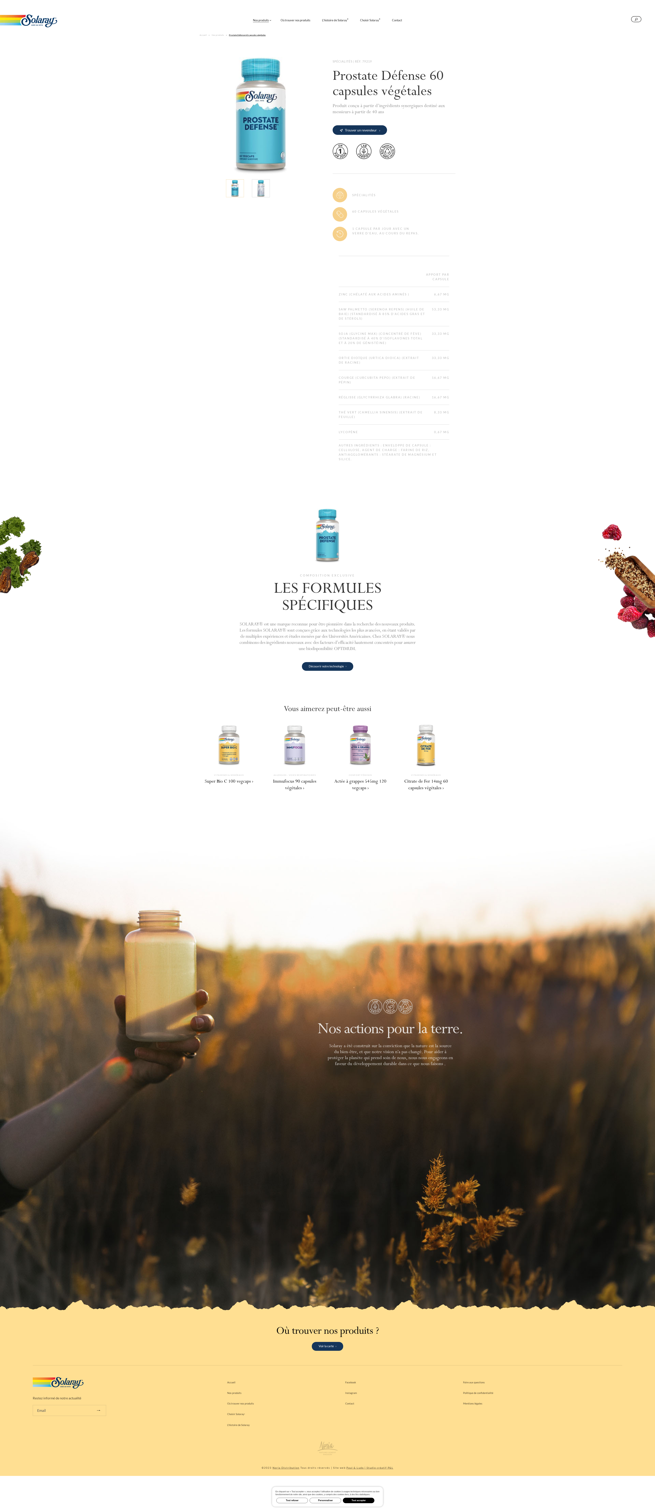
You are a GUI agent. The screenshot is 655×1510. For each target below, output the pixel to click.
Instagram (351, 1392)
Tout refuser (292, 1500)
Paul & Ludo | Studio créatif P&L (369, 1467)
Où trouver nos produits (240, 1403)
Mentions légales (472, 1403)
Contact (349, 1403)
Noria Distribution (286, 1467)
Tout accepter (359, 1500)
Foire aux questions (474, 1382)
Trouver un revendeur (360, 130)
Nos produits (218, 35)
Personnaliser (325, 1500)
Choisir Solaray (236, 1414)
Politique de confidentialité (478, 1392)
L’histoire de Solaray (238, 1424)
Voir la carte (326, 1346)
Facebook (350, 1382)
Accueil (203, 35)
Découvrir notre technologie (326, 666)
